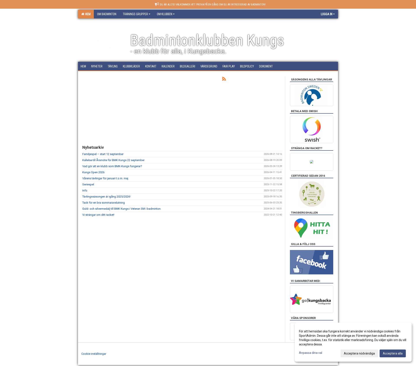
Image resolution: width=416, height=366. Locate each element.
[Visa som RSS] (224, 79)
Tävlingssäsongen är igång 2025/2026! (106, 196)
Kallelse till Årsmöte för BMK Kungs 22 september (113, 160)
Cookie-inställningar (93, 353)
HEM (87, 14)
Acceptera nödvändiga (359, 353)
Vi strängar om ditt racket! (98, 214)
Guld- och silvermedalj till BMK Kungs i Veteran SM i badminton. (121, 208)
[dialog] (353, 342)
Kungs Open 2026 (93, 172)
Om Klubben (164, 14)
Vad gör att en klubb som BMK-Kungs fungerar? (112, 166)
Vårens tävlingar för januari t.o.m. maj (105, 178)
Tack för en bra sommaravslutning (103, 202)
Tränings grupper (135, 14)
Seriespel (88, 184)
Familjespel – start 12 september (103, 154)
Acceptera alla (393, 353)
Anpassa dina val (310, 353)
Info (84, 190)
